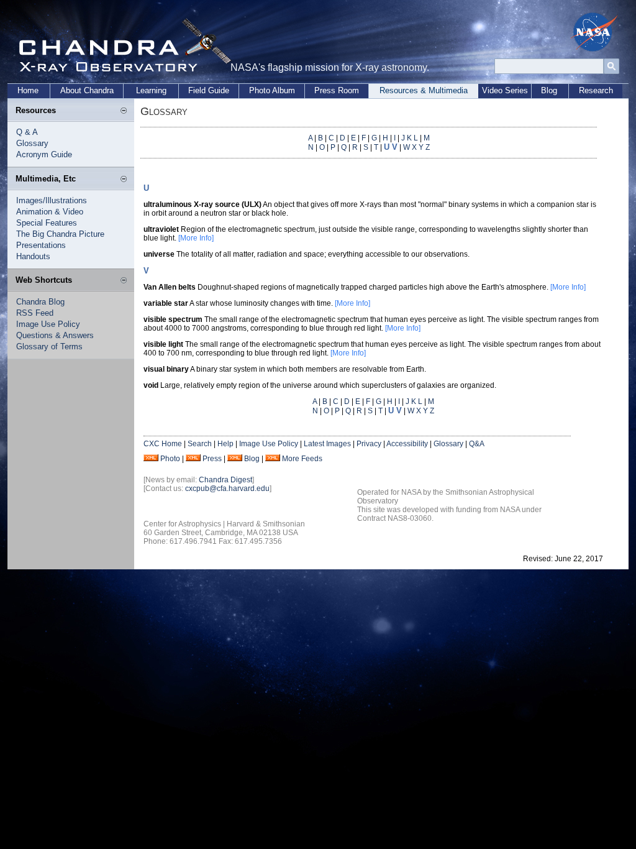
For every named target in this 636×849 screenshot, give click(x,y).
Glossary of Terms (49, 346)
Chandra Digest (225, 479)
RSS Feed (34, 313)
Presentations (41, 245)
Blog (549, 90)
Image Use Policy (48, 324)
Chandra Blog (40, 301)
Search (200, 443)
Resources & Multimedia (423, 90)
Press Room (336, 90)
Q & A (27, 132)
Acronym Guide (44, 154)
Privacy (369, 443)
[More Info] (196, 238)
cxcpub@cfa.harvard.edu (227, 488)
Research (596, 90)
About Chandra (87, 90)
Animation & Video (49, 211)
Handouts (33, 256)
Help (225, 443)
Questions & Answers (55, 335)
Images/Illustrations (51, 200)
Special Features (46, 222)
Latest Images (327, 443)
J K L (409, 138)
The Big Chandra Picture (60, 234)
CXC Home (162, 443)
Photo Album (272, 90)
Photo (170, 458)
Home (28, 90)
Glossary (32, 143)
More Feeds (302, 458)
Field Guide (208, 90)
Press (212, 458)
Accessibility (407, 443)
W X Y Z (416, 147)
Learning (151, 90)
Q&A (476, 443)
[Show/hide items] (123, 111)
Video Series (505, 90)
